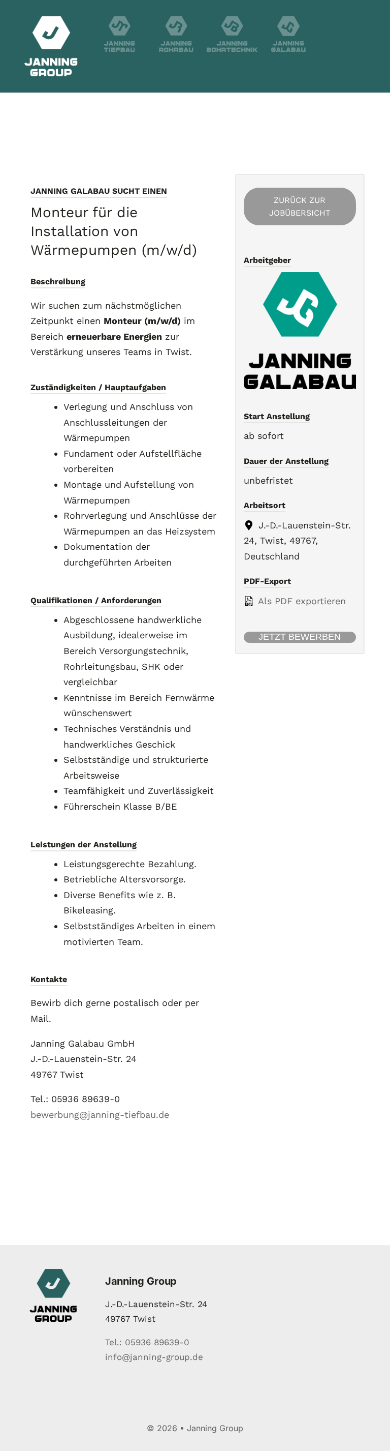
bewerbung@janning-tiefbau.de (99, 1114)
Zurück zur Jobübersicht (300, 206)
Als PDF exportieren (300, 601)
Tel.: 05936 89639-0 (147, 1342)
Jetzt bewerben (299, 637)
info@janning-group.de (154, 1357)
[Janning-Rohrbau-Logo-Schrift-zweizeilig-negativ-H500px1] (176, 20)
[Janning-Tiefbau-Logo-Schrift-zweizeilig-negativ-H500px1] (119, 20)
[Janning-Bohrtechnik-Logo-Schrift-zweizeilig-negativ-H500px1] (232, 20)
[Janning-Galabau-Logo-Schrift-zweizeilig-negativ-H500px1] (288, 20)
